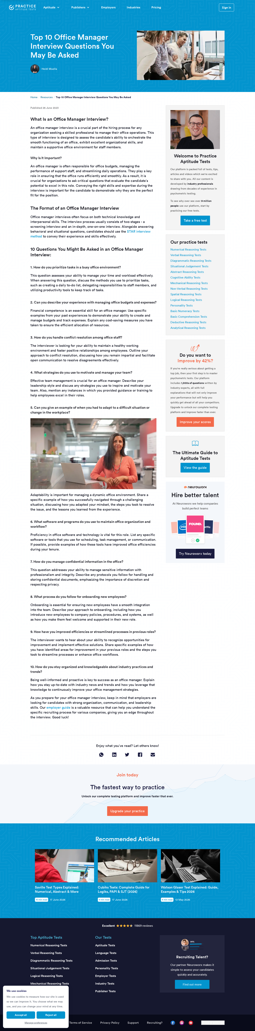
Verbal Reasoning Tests (185, 255)
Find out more (192, 984)
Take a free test (195, 220)
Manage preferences (36, 1022)
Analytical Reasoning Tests (188, 328)
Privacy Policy (109, 1023)
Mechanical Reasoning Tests (189, 283)
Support (133, 1023)
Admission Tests (106, 961)
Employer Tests (105, 976)
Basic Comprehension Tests (188, 316)
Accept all (21, 1015)
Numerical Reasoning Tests (188, 249)
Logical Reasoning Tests (186, 300)
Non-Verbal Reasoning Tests (189, 288)
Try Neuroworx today (195, 553)
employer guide (58, 707)
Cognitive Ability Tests (185, 277)
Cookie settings (212, 1023)
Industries (133, 7)
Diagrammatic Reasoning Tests (190, 260)
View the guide (195, 467)
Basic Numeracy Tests (184, 311)
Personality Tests (181, 305)
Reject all (51, 1015)
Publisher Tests (105, 991)
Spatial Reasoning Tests (185, 294)
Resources (47, 97)
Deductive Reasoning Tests (188, 322)
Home (34, 97)
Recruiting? (154, 1023)
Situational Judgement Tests (189, 266)
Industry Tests (104, 983)
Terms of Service (80, 1023)
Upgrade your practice (127, 811)
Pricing (156, 7)
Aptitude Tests (105, 945)
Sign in (226, 8)
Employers (108, 7)
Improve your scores (195, 422)
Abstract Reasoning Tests (187, 272)
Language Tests (105, 953)
